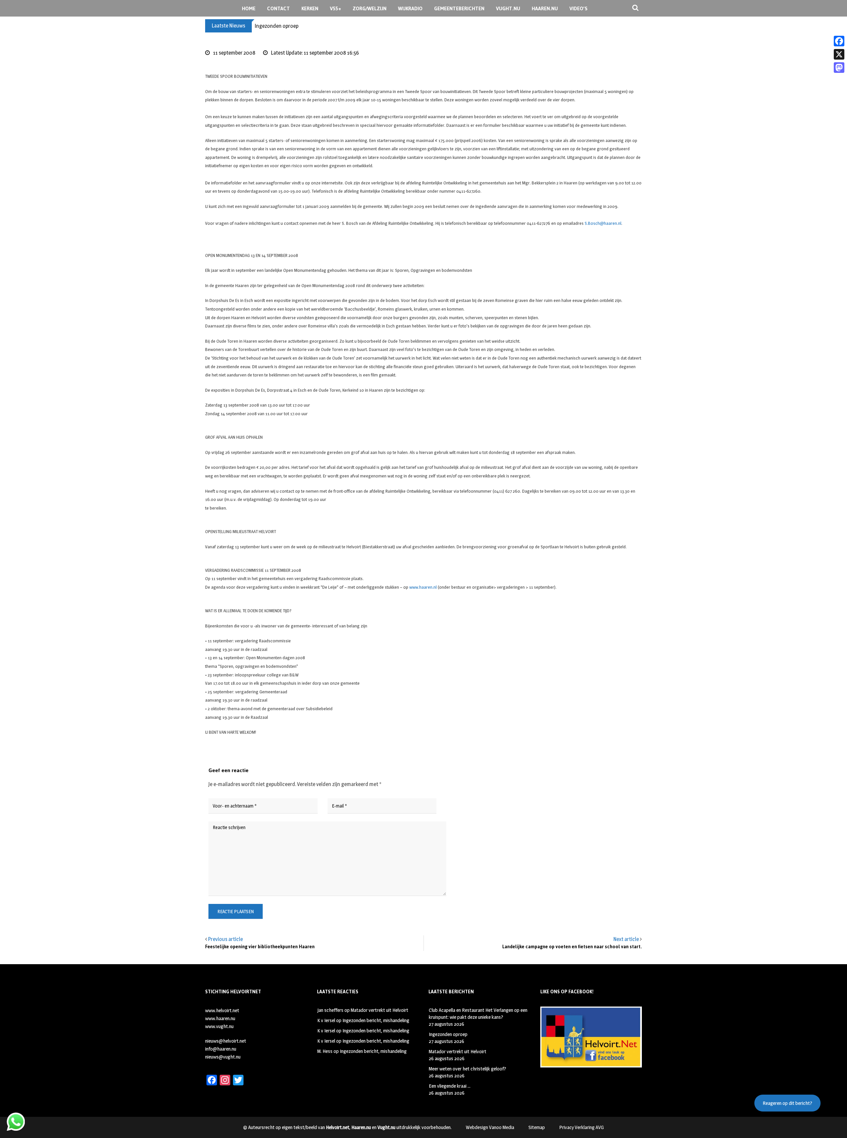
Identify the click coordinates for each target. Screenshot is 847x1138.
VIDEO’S (578, 8)
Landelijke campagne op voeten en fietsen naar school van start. (572, 946)
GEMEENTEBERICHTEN (459, 8)
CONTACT (278, 8)
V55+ (335, 8)
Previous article (225, 939)
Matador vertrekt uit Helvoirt (379, 1010)
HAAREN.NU (545, 8)
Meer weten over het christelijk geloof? (467, 1068)
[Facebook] (839, 41)
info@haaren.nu (220, 1049)
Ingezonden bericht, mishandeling (375, 1020)
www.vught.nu (219, 1026)
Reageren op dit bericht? (787, 1103)
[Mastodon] (839, 67)
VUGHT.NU (508, 8)
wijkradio (410, 8)
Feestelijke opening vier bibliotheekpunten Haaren (260, 946)
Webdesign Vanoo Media (490, 1127)
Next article (626, 939)
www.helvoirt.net (222, 1010)
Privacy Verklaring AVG (581, 1127)
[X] (839, 54)
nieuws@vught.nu (223, 1057)
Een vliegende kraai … (449, 1086)
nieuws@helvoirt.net (225, 1041)
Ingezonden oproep (276, 26)
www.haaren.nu (220, 1018)
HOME (248, 8)
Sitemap (536, 1127)
